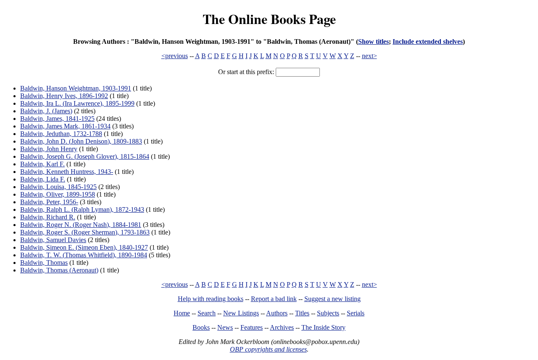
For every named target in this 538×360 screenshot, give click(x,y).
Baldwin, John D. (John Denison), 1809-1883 (81, 141)
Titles (302, 313)
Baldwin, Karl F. (42, 164)
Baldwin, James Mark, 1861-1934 (65, 126)
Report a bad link (274, 298)
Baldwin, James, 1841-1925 (57, 118)
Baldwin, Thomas (44, 262)
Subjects (328, 313)
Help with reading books (210, 298)
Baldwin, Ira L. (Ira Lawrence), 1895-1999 (77, 103)
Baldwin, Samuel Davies (53, 239)
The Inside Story (323, 327)
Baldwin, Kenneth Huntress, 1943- (66, 171)
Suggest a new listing (332, 298)
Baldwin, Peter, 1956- (49, 201)
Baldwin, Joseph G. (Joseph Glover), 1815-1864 (84, 156)
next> (369, 55)
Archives (282, 327)
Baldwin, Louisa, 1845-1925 (58, 186)
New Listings (241, 313)
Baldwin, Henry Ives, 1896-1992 (64, 95)
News (225, 327)
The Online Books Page (269, 19)
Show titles (373, 41)
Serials (355, 313)
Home (182, 313)
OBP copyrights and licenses (268, 349)
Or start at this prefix (245, 71)
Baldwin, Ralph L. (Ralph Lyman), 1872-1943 (82, 209)
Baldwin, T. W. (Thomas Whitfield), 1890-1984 (83, 255)
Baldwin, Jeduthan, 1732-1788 (61, 133)
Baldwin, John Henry (48, 148)
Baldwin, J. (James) (46, 111)
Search (207, 313)
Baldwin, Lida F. (42, 179)
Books (201, 327)
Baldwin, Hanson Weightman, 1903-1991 (75, 88)
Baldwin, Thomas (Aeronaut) (59, 270)
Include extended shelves (428, 41)
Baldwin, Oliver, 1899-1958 (57, 194)
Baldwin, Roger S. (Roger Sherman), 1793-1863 (85, 232)
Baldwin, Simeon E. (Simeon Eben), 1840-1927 (84, 247)
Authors (276, 313)
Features (251, 327)
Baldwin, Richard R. (47, 217)
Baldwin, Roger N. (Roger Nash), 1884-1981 (80, 224)
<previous (174, 55)
